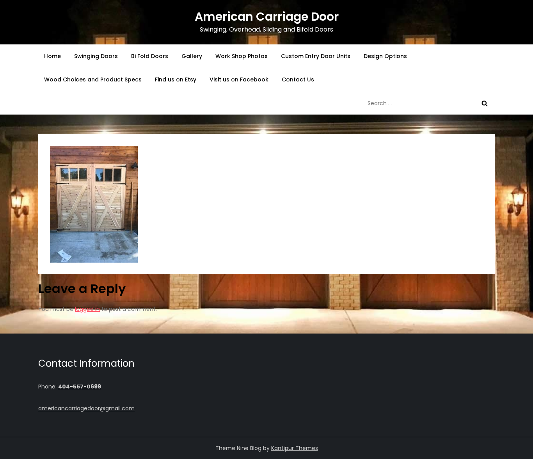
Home (52, 56)
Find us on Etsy (175, 79)
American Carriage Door (267, 16)
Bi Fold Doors (149, 56)
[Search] (484, 103)
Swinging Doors (96, 56)
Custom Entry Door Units (315, 56)
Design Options (385, 56)
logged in (87, 309)
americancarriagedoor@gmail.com (86, 408)
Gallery (191, 56)
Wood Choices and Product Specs (93, 79)
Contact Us (298, 79)
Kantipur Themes (294, 448)
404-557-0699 (79, 386)
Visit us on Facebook (239, 79)
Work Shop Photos (241, 56)
